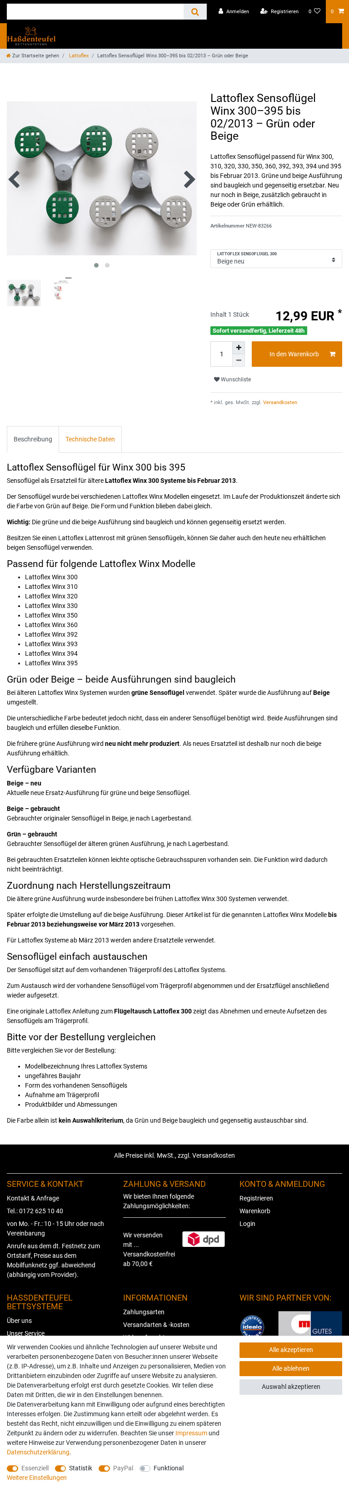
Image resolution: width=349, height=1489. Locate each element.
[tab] (33, 439)
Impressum (191, 1433)
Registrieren (256, 1198)
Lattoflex (78, 56)
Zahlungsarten (144, 1312)
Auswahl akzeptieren (291, 1386)
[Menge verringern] (238, 360)
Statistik (80, 1468)
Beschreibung (33, 439)
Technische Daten (90, 439)
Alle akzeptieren (291, 1349)
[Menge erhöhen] (238, 347)
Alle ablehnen (290, 1368)
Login (247, 1223)
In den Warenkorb (294, 354)
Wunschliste (235, 379)
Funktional (169, 1468)
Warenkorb (254, 1211)
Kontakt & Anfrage (33, 1198)
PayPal (123, 1468)
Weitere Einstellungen (37, 1477)
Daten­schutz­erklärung (38, 1452)
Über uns (19, 1320)
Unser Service (26, 1333)
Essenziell (35, 1468)
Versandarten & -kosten (156, 1324)
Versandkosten (279, 402)
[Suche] (195, 12)
